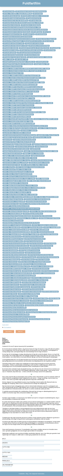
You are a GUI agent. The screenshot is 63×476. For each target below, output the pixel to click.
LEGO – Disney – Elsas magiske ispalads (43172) (17, 174)
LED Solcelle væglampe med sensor (13, 18)
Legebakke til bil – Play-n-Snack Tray (47, 135)
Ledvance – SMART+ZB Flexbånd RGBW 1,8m (16, 116)
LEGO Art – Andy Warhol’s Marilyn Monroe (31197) (34, 203)
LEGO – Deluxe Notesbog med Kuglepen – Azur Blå (18, 171)
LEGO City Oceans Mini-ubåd (11, 257)
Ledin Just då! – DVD (21, 59)
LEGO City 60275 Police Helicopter (33, 236)
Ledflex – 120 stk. (8, 59)
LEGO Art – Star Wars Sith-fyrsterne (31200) (42, 211)
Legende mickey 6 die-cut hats (24, 146)
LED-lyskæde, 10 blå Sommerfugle (39, 45)
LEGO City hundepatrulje (10, 248)
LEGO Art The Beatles (9, 218)
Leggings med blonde (37, 155)
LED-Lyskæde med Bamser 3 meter (13, 43)
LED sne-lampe (37, 13)
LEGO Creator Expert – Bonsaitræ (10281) (33, 284)
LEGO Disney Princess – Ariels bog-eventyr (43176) (41, 312)
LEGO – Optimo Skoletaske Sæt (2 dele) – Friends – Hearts (20, 185)
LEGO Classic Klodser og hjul (12, 271)
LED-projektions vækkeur (10, 50)
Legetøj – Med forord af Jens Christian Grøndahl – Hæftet (40, 151)
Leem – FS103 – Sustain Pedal (47, 128)
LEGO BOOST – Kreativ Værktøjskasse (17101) (16, 225)
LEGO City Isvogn (25, 248)
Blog (27, 473)
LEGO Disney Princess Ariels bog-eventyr (15, 319)
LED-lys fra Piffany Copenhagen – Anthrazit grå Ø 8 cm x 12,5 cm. (22, 41)
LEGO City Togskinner (42, 259)
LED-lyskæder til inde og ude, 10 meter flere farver (34, 48)
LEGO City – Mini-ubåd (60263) (39, 229)
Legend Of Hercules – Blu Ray (42, 137)
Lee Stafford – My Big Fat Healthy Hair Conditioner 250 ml (20, 128)
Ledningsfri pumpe (42, 61)
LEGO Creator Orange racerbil (12, 289)
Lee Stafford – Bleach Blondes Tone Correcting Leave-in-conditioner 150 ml (25, 126)
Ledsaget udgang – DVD (41, 64)
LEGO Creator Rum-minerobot (12, 291)
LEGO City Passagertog (29, 257)
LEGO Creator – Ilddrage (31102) (41, 277)
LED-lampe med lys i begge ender (46, 38)
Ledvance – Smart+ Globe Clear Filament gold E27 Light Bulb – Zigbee (23, 82)
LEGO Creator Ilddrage (38, 287)
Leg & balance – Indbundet (29, 130)
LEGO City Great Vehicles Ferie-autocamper (16, 245)
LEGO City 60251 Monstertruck (12, 236)
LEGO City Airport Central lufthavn (35, 239)
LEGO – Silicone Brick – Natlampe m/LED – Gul (16, 192)
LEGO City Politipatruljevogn (11, 259)
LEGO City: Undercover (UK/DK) (12, 264)
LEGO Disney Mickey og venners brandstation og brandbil (20, 310)
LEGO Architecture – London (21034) (14, 201)
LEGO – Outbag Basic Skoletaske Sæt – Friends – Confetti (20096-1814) (24, 187)
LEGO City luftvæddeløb (10, 250)
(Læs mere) (5, 324)
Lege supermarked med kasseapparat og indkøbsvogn (19, 135)
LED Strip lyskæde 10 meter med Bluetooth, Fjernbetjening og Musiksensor (25, 29)
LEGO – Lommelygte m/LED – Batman (14, 181)
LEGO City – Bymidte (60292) (11, 227)
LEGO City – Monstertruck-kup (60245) (42, 232)
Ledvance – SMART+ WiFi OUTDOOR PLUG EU (17, 110)
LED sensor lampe (8, 11)
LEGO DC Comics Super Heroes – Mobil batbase (17, 298)
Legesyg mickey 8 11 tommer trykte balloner (16, 148)
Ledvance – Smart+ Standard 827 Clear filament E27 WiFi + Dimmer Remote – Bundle (27, 103)
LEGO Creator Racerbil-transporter (33, 289)
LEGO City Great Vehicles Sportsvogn (41, 245)
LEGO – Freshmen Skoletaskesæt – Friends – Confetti (18, 178)
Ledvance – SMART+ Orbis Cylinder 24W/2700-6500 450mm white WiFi (23, 89)
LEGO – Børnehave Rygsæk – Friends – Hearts (17, 169)
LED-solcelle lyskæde (9, 52)
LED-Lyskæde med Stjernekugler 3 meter (15, 45)
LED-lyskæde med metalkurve (34, 43)
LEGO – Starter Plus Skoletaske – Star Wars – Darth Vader (20, 194)
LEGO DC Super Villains (40, 298)
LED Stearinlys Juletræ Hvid (11, 25)
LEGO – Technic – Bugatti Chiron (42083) (46, 197)
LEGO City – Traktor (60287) (31, 234)
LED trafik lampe (36, 32)
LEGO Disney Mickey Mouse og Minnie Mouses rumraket (41, 305)
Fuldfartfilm (31, 3)
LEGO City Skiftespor (28, 259)
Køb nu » (20, 331)
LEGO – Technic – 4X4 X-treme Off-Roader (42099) (17, 197)
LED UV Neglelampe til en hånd (12, 34)
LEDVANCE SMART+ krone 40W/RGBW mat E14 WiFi (18, 123)
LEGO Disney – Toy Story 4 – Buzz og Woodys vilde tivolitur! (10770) (23, 303)
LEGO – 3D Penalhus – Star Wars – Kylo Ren (34, 165)
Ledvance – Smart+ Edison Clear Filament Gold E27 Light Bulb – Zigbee (24, 77)
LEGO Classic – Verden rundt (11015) (42, 266)
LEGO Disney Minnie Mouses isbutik (13, 312)
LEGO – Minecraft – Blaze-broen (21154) (38, 181)
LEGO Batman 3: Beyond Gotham (13, 220)
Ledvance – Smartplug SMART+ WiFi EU (45, 119)
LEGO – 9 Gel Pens (8, 167)
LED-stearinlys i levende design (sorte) (14, 57)
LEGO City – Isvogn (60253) (52, 227)
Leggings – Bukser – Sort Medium (33, 153)
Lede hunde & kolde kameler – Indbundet (40, 57)
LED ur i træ (46, 32)
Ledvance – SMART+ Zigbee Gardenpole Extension (18, 114)
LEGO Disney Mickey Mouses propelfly (14, 307)
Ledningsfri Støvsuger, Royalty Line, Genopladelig (17, 64)
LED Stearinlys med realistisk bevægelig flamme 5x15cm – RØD (21, 27)
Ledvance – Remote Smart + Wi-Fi (13, 73)
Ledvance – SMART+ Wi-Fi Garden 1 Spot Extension (18, 105)
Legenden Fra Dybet (41, 146)
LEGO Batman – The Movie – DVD (27, 218)
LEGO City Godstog (50, 243)
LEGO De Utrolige (54, 298)
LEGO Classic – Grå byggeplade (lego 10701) (16, 266)
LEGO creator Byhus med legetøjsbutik (34, 282)
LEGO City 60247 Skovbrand (49, 234)
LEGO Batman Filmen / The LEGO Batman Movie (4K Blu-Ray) (21, 222)
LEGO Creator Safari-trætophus (32, 291)
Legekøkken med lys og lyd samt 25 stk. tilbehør (17, 137)
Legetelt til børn (35, 148)
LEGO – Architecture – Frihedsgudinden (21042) (30, 167)
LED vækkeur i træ (28, 34)
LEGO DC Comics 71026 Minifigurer (29, 294)
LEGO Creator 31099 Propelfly (12, 282)
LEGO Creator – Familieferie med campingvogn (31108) (19, 275)
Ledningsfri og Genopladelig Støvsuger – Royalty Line (19, 61)
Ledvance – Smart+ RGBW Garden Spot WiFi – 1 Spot (18, 98)
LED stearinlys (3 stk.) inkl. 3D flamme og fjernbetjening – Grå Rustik (23, 22)
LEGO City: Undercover (10, 261)
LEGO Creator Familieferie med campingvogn (16, 287)
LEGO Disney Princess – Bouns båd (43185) (16, 314)
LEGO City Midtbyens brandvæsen (29, 250)
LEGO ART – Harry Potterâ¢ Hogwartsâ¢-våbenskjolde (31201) (21, 208)
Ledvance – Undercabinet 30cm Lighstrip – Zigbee (17, 121)
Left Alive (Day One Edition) (11, 130)
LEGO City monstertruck (33, 252)
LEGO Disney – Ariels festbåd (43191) (41, 300)
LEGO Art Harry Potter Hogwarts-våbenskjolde (16, 216)
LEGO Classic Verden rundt (50, 271)
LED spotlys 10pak (35, 20)
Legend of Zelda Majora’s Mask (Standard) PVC (17, 144)
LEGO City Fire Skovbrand (34, 243)
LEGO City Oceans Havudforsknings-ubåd (40, 255)
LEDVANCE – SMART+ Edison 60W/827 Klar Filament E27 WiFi (21, 75)
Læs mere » (8, 331)
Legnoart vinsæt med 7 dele (11, 165)
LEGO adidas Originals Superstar (13, 199)
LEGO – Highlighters (42, 178)
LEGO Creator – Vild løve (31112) (38, 280)
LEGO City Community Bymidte (33, 241)
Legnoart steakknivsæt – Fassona (39, 162)
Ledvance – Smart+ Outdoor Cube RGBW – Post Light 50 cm (20, 91)
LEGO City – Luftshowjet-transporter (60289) (16, 229)
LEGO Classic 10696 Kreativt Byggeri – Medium (17, 268)
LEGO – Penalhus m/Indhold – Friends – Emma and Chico (20, 190)
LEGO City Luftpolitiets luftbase (41, 248)
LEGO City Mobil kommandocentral (13, 252)
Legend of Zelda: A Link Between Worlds (44, 144)
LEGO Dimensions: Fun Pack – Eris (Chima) (16, 300)
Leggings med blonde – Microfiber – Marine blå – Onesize (19, 158)
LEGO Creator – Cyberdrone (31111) (43, 273)
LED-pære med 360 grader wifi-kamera (31, 50)
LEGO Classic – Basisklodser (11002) (34, 264)
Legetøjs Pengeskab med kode (12, 153)
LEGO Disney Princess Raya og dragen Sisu (16, 321)
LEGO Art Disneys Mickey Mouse (32, 213)
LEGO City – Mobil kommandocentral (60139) (16, 232)
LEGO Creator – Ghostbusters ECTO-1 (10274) (16, 277)
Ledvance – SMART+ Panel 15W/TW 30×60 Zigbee (17, 93)
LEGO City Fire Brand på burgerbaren (14, 243)
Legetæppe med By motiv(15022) (12, 151)
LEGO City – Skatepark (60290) (12, 234)
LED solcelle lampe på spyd (11, 16)
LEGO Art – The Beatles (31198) (12, 213)
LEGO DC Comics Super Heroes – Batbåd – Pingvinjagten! (20, 296)
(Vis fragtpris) (7, 327)
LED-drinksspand (41, 34)
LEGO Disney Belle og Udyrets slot (13, 305)
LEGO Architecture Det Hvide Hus (36, 201)
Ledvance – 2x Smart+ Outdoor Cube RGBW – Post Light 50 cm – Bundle (24, 71)
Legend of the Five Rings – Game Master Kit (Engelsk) (18, 142)
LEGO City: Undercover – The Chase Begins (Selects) (34, 261)
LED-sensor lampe (49, 50)
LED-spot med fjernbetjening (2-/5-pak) (29, 52)
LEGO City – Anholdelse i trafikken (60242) (44, 225)
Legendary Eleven (8, 146)
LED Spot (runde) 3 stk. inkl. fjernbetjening (15, 20)
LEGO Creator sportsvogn (50, 291)
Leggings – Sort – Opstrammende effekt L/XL (16, 155)
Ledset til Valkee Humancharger (12, 66)
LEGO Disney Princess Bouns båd (39, 319)
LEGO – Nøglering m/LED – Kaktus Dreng (15, 183)
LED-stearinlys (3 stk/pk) (32, 55)
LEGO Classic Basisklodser (41, 268)
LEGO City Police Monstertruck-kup (48, 257)
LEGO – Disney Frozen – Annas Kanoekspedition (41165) (19, 176)
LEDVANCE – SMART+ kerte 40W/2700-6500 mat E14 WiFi (20, 84)
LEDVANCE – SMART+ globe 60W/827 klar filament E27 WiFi (20, 80)
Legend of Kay (7, 139)
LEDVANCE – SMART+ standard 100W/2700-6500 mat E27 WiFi (21, 100)
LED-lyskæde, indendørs (10, 48)
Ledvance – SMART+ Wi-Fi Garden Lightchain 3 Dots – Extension (22, 107)
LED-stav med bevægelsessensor (13, 55)
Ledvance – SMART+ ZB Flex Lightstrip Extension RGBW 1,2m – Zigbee (24, 112)
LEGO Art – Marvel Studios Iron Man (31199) (16, 211)
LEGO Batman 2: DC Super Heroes (49, 218)
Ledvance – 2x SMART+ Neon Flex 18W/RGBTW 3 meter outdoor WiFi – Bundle (26, 68)
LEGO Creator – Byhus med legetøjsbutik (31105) (17, 273)
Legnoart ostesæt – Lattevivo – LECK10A (15, 162)
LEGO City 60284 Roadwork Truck (13, 239)
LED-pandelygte (55, 48)
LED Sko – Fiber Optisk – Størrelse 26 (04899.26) (17, 13)
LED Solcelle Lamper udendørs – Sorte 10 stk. (34, 16)
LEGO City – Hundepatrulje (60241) (32, 227)
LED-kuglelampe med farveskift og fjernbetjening (17, 36)
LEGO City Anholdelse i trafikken (12, 241)
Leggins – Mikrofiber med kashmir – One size (16, 160)
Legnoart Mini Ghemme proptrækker (41, 160)
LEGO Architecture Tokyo (10, 203)
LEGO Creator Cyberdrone (11, 284)
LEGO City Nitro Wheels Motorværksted (14, 255)
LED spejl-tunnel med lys (33, 18)
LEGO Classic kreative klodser (31, 271)
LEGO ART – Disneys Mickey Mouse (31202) (16, 206)
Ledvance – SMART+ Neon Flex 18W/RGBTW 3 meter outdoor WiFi (22, 87)
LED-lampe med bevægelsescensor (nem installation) (18, 38)
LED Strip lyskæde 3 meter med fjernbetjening (16, 32)
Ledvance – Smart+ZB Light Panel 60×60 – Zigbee (17, 119)
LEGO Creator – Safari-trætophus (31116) (15, 280)
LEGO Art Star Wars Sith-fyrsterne (42, 216)
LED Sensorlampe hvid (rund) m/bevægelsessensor (31, 11)
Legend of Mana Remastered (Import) (24, 139)
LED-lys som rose (48, 41)
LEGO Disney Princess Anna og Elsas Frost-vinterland (19, 316)
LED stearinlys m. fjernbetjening (30, 25)
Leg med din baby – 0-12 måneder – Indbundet (16, 132)
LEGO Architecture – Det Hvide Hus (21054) (36, 199)
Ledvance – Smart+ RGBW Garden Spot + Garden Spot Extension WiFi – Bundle (26, 96)
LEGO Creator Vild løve (10, 294)
